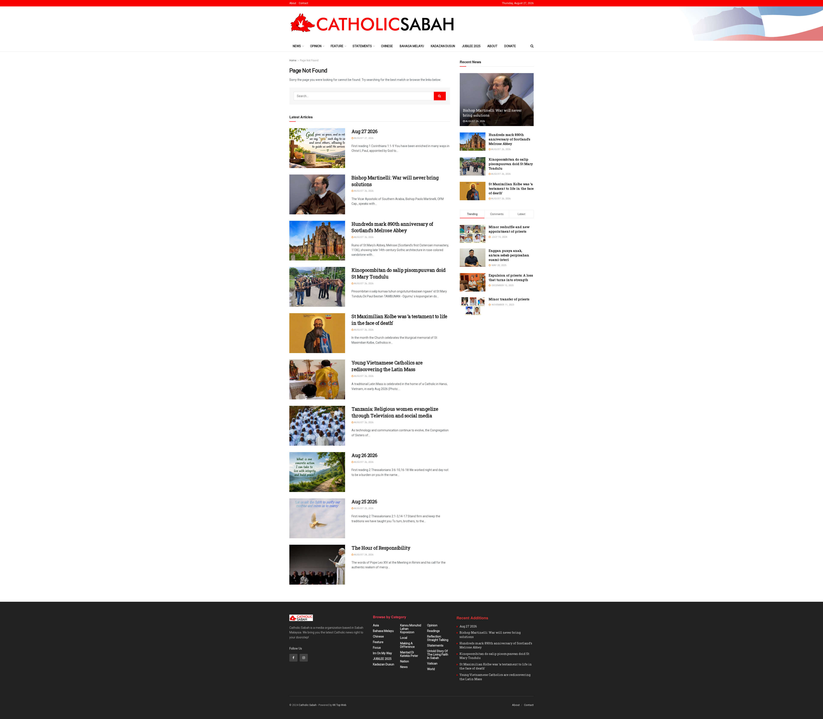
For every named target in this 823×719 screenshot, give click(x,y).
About (292, 3)
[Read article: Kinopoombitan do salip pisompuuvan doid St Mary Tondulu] (317, 287)
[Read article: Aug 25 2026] (317, 518)
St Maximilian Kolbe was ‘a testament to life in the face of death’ (511, 188)
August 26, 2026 (363, 191)
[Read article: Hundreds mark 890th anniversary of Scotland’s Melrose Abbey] (317, 241)
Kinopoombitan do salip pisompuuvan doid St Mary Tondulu (511, 163)
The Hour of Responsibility (380, 548)
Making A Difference (407, 645)
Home (292, 60)
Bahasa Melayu (412, 46)
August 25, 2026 (363, 508)
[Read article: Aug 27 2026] (317, 148)
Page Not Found (309, 60)
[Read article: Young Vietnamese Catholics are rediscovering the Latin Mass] (317, 379)
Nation (404, 661)
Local (403, 637)
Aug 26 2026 (364, 455)
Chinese (387, 46)
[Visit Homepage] (374, 23)
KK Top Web (339, 705)
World (431, 669)
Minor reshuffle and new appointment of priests (509, 229)
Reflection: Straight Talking (437, 638)
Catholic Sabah (308, 705)
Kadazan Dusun (443, 46)
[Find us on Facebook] (293, 658)
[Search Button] (532, 46)
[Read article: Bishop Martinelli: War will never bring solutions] (317, 194)
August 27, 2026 (363, 138)
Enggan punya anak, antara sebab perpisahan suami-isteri (509, 255)
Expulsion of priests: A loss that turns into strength (511, 277)
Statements (362, 46)
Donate (510, 46)
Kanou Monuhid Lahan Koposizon (410, 629)
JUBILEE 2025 (471, 46)
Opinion (315, 46)
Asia (376, 625)
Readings (433, 631)
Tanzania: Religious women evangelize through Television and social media (394, 412)
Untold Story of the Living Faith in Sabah (437, 654)
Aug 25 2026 (364, 501)
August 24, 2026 (363, 554)
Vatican (432, 663)
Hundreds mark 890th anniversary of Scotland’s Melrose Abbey (392, 227)
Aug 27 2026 (364, 131)
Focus (377, 647)
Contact (303, 3)
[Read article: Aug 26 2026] (317, 472)
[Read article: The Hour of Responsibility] (317, 565)
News (297, 46)
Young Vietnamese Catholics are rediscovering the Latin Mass (387, 366)
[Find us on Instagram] (304, 658)
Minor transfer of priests (509, 299)
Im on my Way (382, 653)
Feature (337, 46)
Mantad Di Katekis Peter (409, 654)
